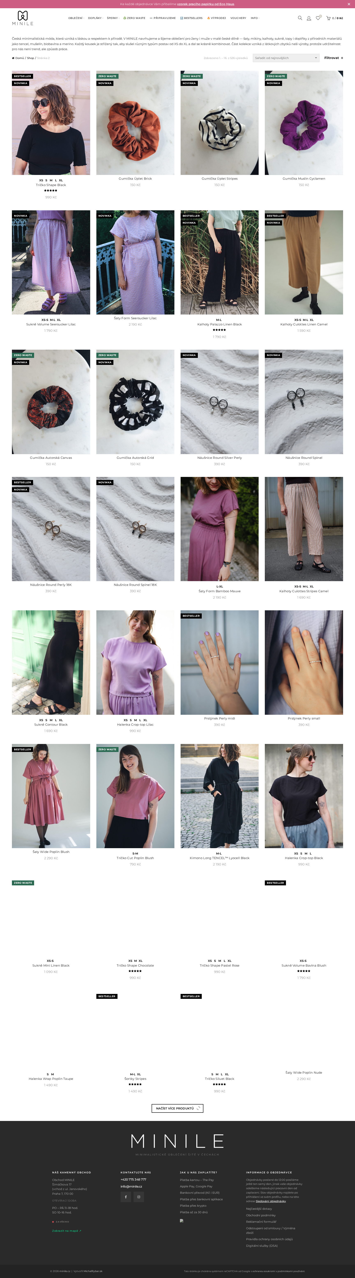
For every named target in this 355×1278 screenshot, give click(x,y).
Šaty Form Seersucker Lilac (135, 320)
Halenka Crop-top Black (304, 860)
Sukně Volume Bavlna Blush (304, 993)
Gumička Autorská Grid (135, 460)
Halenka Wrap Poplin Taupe (51, 1133)
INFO (254, 18)
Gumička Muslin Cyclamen (304, 181)
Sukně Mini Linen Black (51, 993)
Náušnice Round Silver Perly (219, 460)
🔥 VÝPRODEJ (216, 18)
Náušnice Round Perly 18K (51, 587)
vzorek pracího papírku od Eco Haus (205, 4)
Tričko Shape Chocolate (135, 993)
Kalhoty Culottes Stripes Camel (303, 593)
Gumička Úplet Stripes (219, 181)
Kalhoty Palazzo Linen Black (219, 326)
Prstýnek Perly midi (219, 720)
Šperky (112, 18)
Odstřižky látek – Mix (303, 1266)
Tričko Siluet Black (219, 1133)
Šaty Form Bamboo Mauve (220, 593)
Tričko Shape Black (51, 187)
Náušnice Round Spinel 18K (135, 587)
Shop (30, 58)
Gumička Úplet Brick (135, 181)
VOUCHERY (238, 18)
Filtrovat (331, 58)
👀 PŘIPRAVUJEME (163, 18)
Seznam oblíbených (320, 16)
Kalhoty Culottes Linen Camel (303, 326)
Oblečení (75, 18)
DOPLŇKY (95, 18)
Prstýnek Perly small (304, 720)
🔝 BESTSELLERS (191, 18)
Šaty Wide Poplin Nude (304, 1127)
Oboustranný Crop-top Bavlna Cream (135, 1273)
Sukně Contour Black (51, 727)
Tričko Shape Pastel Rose (220, 993)
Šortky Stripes (135, 1133)
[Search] (300, 18)
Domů (19, 58)
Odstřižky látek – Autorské (220, 1266)
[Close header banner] (349, 4)
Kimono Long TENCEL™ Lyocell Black (219, 860)
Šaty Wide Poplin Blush (51, 854)
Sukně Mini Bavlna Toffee (51, 1273)
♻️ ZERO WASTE (134, 18)
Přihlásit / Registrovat (309, 18)
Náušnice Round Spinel (304, 460)
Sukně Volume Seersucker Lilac (51, 326)
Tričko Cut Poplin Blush (135, 860)
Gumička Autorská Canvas (51, 460)
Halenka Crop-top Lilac (135, 727)
